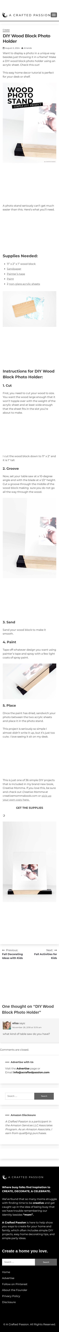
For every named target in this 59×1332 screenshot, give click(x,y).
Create (6, 30)
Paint (10, 278)
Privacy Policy (11, 1296)
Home (6, 1272)
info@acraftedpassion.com (31, 1072)
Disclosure (9, 1302)
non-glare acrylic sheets (24, 284)
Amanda (28, 48)
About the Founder (14, 1290)
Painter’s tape (16, 273)
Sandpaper (14, 268)
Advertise (8, 1278)
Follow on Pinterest (14, 1284)
